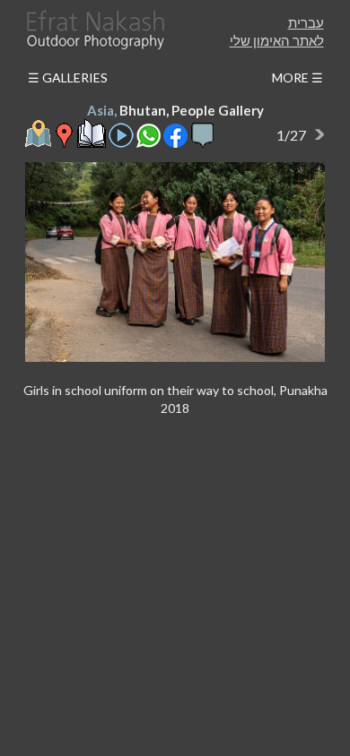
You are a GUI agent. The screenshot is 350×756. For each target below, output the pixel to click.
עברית (306, 22)
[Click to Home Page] (94, 30)
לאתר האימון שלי (277, 40)
